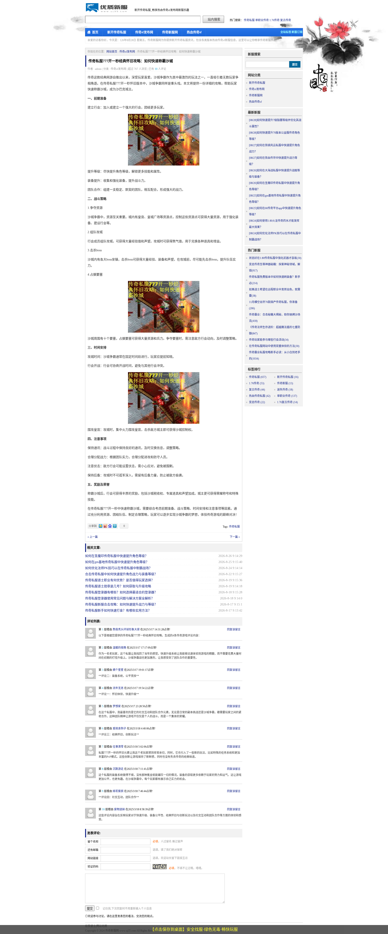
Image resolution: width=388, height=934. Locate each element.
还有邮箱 (93, 850)
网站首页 (111, 51)
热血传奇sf (194, 32)
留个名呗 (93, 841)
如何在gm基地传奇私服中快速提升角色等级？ (117, 562)
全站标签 (285, 32)
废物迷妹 (119, 809)
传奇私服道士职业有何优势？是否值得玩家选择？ (119, 580)
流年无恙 (118, 688)
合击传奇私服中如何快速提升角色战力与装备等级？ (121, 574)
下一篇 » (235, 537)
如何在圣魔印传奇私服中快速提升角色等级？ (116, 556)
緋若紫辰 (118, 791)
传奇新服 (285, 383)
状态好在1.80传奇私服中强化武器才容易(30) (275, 258)
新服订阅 (297, 32)
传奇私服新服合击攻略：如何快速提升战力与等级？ (121, 604)
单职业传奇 (262, 20)
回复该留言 (233, 629)
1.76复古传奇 (287, 402)
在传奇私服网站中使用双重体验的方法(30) (274, 346)
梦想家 (117, 706)
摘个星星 (118, 669)
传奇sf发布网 (144, 32)
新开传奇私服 (116, 32)
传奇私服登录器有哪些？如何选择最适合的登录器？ (121, 592)
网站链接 (93, 858)
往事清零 (118, 746)
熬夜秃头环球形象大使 (126, 629)
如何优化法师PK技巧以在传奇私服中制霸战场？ (118, 568)
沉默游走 (118, 769)
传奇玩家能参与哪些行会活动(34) (269, 339)
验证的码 (93, 866)
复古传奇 (285, 20)
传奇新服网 (170, 32)
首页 (95, 32)
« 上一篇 (93, 537)
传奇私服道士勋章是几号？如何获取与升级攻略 (118, 586)
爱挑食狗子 (119, 728)
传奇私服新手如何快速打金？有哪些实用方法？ (118, 610)
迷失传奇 (285, 389)
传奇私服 (249, 20)
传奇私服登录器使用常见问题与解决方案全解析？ (119, 598)
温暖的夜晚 (119, 647)
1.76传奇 (274, 20)
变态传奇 (257, 402)
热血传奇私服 (259, 395)
